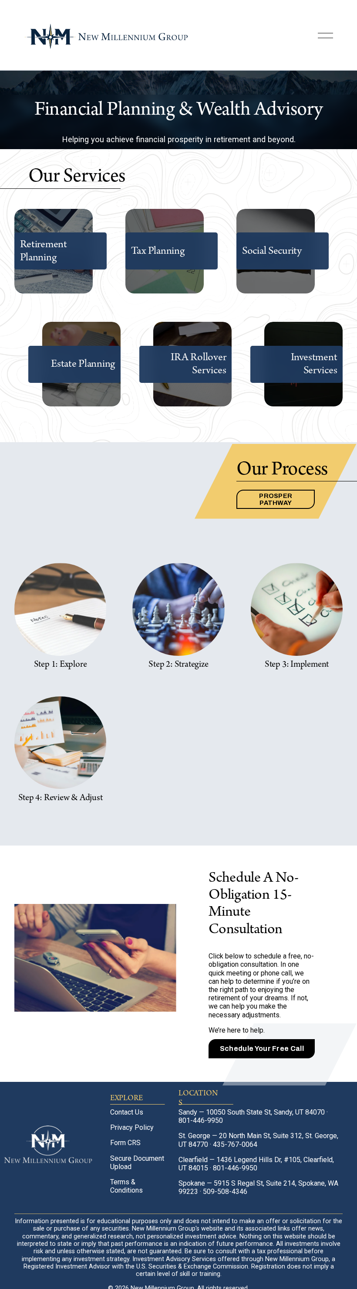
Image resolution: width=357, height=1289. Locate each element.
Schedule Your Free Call (262, 1048)
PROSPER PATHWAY (275, 499)
